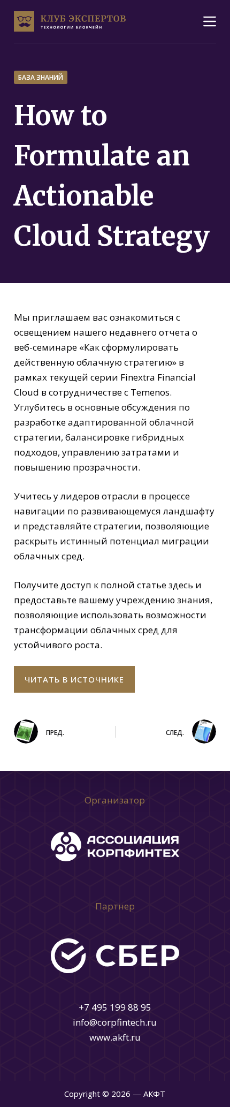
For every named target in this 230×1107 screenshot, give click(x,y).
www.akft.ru (115, 1037)
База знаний (40, 77)
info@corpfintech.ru (115, 1022)
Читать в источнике (74, 679)
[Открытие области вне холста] (209, 21)
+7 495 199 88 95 (115, 1007)
